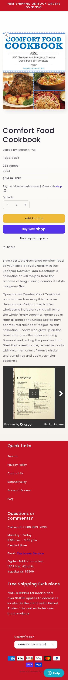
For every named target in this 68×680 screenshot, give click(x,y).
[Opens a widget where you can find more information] (53, 673)
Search (13, 456)
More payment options (34, 238)
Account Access (19, 490)
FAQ (10, 499)
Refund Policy (17, 482)
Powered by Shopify (39, 672)
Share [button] (11, 247)
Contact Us (16, 473)
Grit (28, 672)
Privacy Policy (17, 465)
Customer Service (30, 553)
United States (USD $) (32, 644)
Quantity (8, 197)
